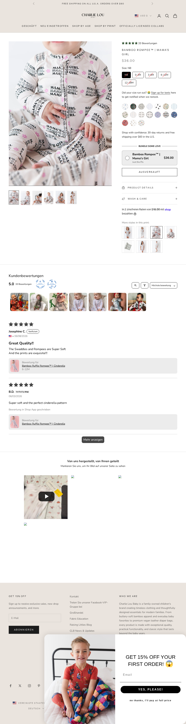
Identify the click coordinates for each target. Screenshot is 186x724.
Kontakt (74, 596)
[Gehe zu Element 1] (14, 197)
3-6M (151, 74)
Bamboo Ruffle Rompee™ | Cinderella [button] (43, 366)
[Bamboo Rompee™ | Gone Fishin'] (125, 115)
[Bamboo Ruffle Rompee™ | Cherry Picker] (149, 106)
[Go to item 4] (78, 302)
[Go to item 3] (58, 302)
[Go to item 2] (39, 302)
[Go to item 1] (19, 302)
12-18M (129, 82)
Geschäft (29, 26)
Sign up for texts (160, 92)
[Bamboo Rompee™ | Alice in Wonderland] (166, 115)
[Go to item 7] (137, 302)
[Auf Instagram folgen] (29, 686)
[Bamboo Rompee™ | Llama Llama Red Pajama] (125, 123)
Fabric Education (79, 618)
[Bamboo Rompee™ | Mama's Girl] (149, 115)
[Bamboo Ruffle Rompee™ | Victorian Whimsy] (133, 115)
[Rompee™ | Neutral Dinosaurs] (133, 123)
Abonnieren (24, 629)
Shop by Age (81, 26)
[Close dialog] (182, 638)
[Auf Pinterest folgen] (39, 686)
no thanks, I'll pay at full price (150, 700)
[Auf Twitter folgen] (20, 686)
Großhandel (76, 612)
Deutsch (34, 708)
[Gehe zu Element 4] (49, 197)
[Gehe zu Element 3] (37, 197)
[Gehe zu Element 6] (72, 197)
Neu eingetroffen (55, 26)
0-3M (138, 74)
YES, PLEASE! (150, 689)
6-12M (164, 74)
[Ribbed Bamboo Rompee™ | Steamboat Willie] (141, 106)
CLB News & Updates (82, 631)
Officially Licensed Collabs (142, 26)
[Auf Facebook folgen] (10, 686)
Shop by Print (105, 26)
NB (126, 74)
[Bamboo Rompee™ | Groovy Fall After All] (158, 115)
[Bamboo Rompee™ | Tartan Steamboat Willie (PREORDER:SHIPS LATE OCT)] (133, 106)
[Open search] (135, 285)
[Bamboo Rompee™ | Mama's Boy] (141, 115)
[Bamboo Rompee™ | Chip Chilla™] (174, 115)
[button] (130, 43)
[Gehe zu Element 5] (60, 197)
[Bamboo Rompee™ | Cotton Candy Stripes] (174, 106)
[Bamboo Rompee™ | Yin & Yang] (158, 106)
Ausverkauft (149, 172)
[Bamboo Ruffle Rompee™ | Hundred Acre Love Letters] (141, 123)
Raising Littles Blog (81, 625)
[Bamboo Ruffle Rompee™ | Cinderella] (125, 106)
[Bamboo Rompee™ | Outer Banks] (166, 106)
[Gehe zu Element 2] (25, 197)
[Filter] (144, 285)
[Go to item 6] (117, 302)
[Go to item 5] (98, 302)
